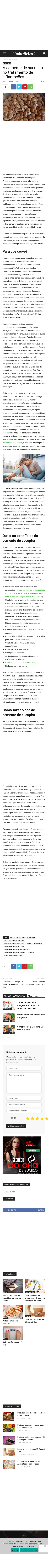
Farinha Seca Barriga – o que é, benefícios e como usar (13, 984)
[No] (45, 1546)
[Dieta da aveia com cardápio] (13, 1312)
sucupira (31, 952)
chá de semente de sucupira (14, 940)
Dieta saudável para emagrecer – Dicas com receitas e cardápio (28, 1005)
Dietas (5, 1292)
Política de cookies (29, 1550)
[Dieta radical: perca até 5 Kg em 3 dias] (35, 1311)
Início (4, 59)
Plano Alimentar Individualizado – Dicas (35, 983)
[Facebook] (24, 1535)
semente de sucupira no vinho (14, 952)
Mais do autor (33, 996)
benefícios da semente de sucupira (22, 937)
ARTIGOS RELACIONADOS (14, 996)
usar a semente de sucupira (14, 955)
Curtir (41, 1210)
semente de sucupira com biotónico (16, 949)
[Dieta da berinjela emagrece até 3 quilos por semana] (9, 1440)
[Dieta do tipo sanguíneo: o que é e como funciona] (9, 1428)
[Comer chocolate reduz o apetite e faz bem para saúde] (13, 1286)
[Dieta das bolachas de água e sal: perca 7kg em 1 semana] (8, 1416)
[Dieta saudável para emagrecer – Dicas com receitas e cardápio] (9, 1005)
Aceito (15, 1550)
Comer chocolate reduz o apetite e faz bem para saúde (13, 1298)
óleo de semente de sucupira (14, 943)
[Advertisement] (24, 25)
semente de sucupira (34, 943)
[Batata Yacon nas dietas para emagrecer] (9, 1017)
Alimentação (13, 59)
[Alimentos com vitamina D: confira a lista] (9, 1029)
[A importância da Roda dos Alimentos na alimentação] (9, 1464)
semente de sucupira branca (14, 946)
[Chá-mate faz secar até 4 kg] (13, 1333)
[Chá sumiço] (22, 1174)
